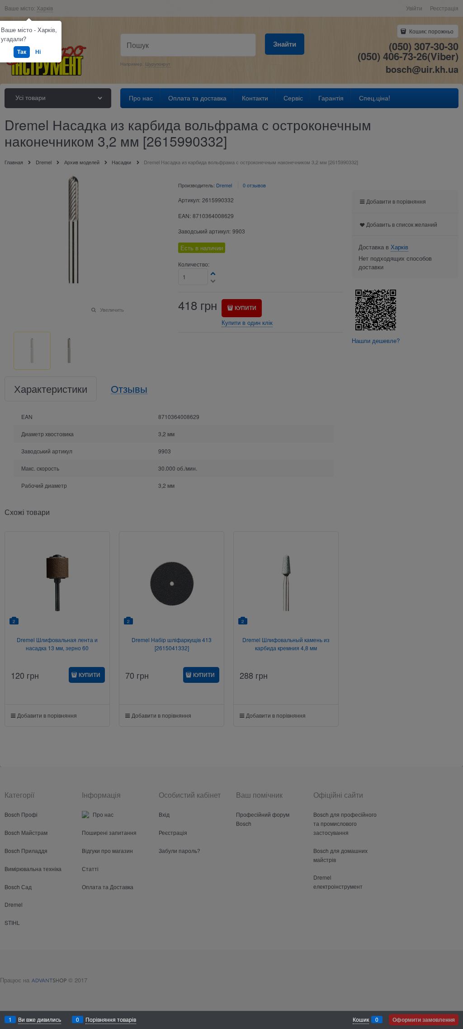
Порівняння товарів (110, 1019)
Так (21, 52)
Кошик (361, 1019)
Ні (38, 52)
